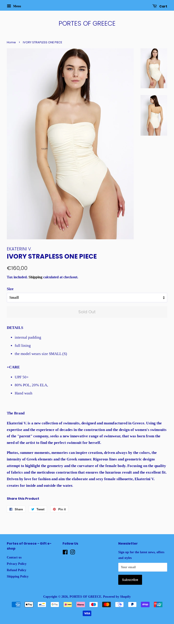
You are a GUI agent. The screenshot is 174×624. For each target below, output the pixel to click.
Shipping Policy (18, 576)
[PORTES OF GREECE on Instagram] (72, 553)
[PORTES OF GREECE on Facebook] (65, 553)
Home (11, 42)
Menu (16, 6)
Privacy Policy (17, 563)
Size (10, 289)
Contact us (14, 557)
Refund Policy (16, 570)
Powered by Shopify (117, 596)
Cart (163, 6)
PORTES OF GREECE (87, 23)
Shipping (35, 277)
